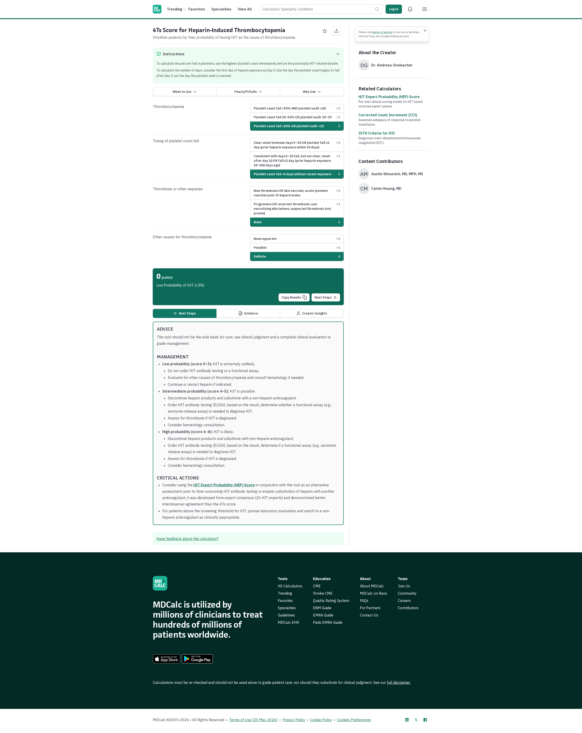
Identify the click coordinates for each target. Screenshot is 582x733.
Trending (174, 9)
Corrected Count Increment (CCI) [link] (388, 115)
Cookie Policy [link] (321, 720)
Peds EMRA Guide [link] (327, 622)
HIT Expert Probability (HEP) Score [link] (389, 96)
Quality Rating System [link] (331, 600)
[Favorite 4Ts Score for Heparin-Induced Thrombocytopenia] (324, 31)
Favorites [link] (285, 600)
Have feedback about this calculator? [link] (187, 538)
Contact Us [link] (369, 615)
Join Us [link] (404, 586)
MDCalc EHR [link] (288, 622)
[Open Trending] (184, 9)
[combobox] (321, 9)
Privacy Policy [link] (294, 720)
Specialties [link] (287, 608)
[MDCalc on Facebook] (425, 720)
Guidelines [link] (286, 615)
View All (245, 9)
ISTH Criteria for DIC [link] (377, 133)
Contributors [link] (408, 608)
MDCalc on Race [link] (373, 593)
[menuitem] (175, 9)
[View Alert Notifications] (410, 9)
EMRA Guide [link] (323, 615)
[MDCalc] (157, 9)
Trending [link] (285, 593)
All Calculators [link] (290, 586)
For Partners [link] (370, 608)
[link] (166, 658)
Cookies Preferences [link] (354, 720)
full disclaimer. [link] (399, 682)
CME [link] (317, 586)
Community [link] (407, 593)
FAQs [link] (364, 600)
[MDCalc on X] (416, 720)
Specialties (221, 9)
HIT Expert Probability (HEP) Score (224, 485)
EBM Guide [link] (322, 608)
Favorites (196, 9)
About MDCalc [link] (372, 586)
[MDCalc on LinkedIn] (407, 720)
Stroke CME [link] (323, 593)
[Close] (425, 30)
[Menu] (424, 9)
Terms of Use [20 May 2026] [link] (253, 720)
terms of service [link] (382, 32)
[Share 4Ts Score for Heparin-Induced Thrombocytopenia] (336, 31)
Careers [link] (404, 600)
